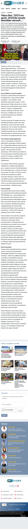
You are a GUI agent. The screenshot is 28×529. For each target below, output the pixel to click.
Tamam (23, 516)
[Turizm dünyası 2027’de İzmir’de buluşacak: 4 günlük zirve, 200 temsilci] (7, 349)
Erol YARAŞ (11, 427)
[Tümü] (26, 423)
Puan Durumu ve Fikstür (8, 494)
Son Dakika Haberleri (7, 498)
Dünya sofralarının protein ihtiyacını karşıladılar (6, 369)
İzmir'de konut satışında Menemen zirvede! (6, 382)
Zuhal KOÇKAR (12, 455)
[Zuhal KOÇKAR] (4, 456)
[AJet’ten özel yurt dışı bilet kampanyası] (21, 349)
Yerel (2, 8)
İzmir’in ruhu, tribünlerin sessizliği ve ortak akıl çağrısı (17, 436)
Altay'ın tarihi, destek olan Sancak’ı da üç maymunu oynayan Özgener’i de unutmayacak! (17, 429)
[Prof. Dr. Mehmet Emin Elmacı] (4, 442)
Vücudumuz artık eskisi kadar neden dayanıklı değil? (16, 450)
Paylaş (4, 62)
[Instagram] (15, 486)
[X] (13, 486)
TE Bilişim (17, 509)
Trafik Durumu (19, 491)
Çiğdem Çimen (12, 434)
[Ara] (26, 3)
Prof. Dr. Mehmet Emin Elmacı (16, 441)
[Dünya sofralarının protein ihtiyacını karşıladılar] (7, 363)
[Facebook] (10, 486)
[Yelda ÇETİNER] (4, 463)
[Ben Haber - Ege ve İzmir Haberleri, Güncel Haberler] (14, 3)
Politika (13, 8)
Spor (19, 8)
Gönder (4, 415)
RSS (5, 504)
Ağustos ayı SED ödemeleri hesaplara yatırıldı (20, 369)
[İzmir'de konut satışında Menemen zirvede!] (7, 376)
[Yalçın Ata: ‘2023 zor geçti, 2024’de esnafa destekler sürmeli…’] (14, 52)
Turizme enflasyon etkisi (14, 471)
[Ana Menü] (1, 3)
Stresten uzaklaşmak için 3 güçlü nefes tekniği (16, 464)
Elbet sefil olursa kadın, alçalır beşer (16, 443)
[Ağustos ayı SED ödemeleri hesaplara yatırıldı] (21, 363)
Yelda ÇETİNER (12, 462)
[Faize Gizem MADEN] (4, 449)
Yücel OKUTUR (12, 469)
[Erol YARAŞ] (4, 428)
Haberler (3, 12)
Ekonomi (24, 8)
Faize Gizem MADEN (13, 448)
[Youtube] (18, 486)
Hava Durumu (6, 491)
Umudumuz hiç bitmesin (14, 457)
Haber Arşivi (19, 498)
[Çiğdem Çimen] (4, 435)
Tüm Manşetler (19, 494)
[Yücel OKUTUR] (4, 470)
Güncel (8, 8)
